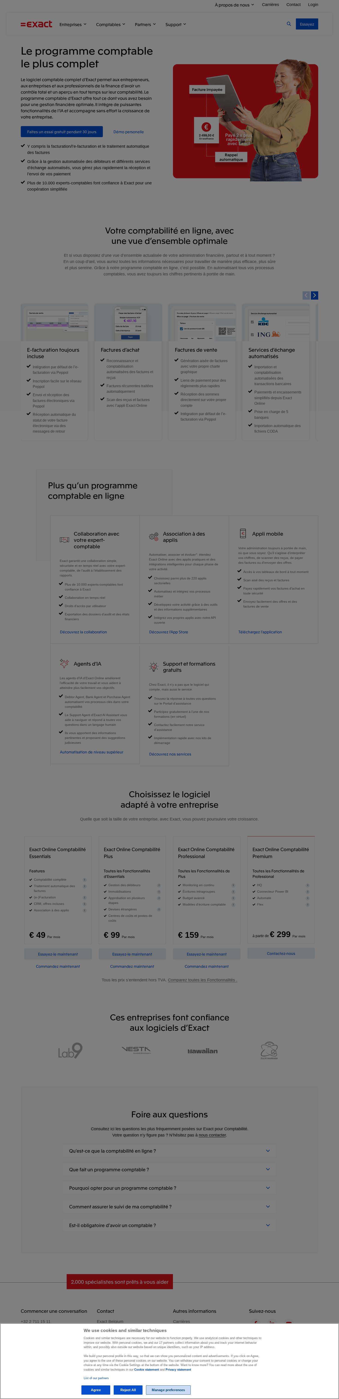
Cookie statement (146, 1369)
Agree (96, 1390)
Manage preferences (168, 1390)
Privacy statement (178, 1369)
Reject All (128, 1390)
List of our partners (96, 1378)
